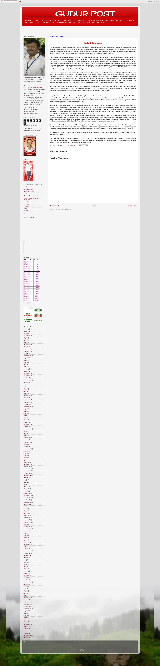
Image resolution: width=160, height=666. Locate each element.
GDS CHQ (27, 202)
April (25, 340)
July (25, 360)
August (26, 358)
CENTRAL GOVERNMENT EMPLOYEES (31, 198)
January (26, 331)
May (25, 338)
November (27, 335)
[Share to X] (83, 145)
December (27, 333)
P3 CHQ (26, 210)
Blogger (83, 650)
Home (93, 206)
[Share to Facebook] (85, 145)
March (25, 342)
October (26, 353)
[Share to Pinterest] (87, 145)
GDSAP (26, 193)
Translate (37, 130)
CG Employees (28, 187)
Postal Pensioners (29, 191)
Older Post (132, 206)
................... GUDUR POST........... (77, 13)
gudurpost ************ (62, 145)
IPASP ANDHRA (28, 206)
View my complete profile (31, 113)
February (26, 329)
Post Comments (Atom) (64, 209)
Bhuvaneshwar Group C (31, 196)
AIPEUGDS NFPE (29, 189)
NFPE (25, 208)
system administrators (30, 213)
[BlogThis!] (82, 145)
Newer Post (54, 206)
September (27, 355)
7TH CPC (26, 204)
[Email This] (80, 145)
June (25, 362)
